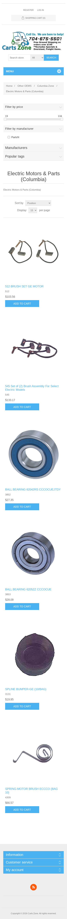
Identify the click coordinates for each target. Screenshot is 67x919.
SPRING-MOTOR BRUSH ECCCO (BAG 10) (31, 790)
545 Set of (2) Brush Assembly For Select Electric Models (32, 388)
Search (51, 57)
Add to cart (22, 303)
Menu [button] (10, 71)
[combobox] (19, 58)
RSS (33, 887)
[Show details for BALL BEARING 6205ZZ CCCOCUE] (33, 554)
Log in (40, 10)
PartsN (15, 137)
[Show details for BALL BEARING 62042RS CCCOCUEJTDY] (33, 454)
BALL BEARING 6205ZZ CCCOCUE (28, 589)
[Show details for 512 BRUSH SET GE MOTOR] (33, 251)
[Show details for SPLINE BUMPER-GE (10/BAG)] (33, 654)
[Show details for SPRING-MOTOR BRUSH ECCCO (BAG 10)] (33, 753)
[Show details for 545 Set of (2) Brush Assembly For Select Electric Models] (33, 351)
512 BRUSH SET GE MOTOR (24, 286)
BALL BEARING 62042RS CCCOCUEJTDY (33, 489)
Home (9, 85)
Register (28, 10)
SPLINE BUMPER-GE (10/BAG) (25, 689)
